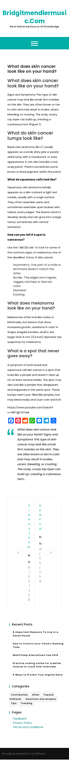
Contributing (19, 694)
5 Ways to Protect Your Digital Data (38, 674)
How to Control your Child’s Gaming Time (38, 645)
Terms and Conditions (28, 727)
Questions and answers (41, 698)
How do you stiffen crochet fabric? (40, 541)
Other (35, 694)
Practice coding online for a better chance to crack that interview (37, 665)
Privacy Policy (22, 723)
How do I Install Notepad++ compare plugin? (28, 559)
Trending (26, 703)
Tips (13, 703)
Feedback (20, 719)
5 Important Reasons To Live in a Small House (35, 633)
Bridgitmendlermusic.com (34, 16)
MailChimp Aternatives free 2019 (35, 655)
